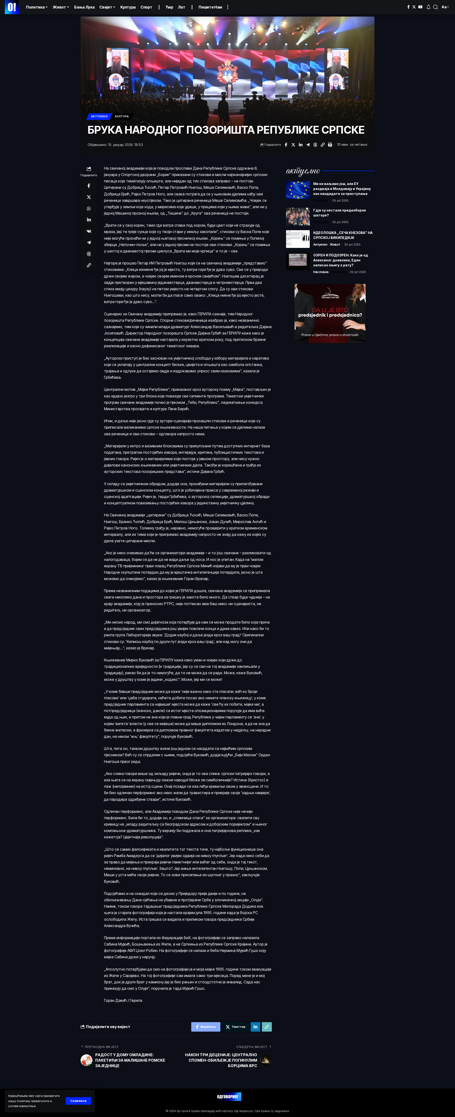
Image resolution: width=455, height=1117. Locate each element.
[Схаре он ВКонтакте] (89, 231)
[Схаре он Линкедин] (300, 145)
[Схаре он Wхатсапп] (89, 208)
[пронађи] (435, 7)
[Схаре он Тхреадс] (315, 145)
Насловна (320, 272)
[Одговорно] (12, 7)
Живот (335, 244)
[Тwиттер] (414, 7)
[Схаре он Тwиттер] (293, 145)
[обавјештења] (428, 7)
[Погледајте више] (227, 7)
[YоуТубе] (420, 7)
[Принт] (330, 145)
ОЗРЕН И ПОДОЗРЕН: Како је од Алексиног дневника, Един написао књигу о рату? (340, 260)
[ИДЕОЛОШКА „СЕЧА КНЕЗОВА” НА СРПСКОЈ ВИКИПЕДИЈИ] (298, 239)
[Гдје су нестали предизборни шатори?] (298, 216)
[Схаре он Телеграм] (308, 145)
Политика (320, 200)
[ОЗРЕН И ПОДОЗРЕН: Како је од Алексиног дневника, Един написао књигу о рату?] (298, 261)
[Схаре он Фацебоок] (285, 145)
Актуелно (99, 116)
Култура (122, 116)
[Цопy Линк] (322, 145)
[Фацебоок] (408, 7)
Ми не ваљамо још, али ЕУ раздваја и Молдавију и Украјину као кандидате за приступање (342, 189)
